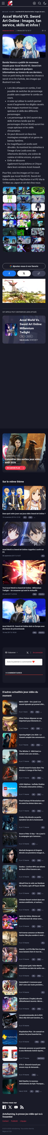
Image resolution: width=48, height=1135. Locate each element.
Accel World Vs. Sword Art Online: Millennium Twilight (31, 326)
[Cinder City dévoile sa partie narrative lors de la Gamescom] (9, 822)
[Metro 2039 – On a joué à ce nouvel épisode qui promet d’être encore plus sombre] (9, 707)
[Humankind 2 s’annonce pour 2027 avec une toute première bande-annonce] (9, 987)
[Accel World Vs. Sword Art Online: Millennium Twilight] (11, 329)
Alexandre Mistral (8, 31)
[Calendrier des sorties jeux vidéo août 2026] (24, 452)
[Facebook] (4, 1107)
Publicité (14, 1121)
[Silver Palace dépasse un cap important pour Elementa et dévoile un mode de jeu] (9, 723)
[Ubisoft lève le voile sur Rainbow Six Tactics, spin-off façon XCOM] (9, 888)
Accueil (6, 11)
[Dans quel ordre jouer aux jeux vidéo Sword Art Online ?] (24, 498)
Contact (5, 1121)
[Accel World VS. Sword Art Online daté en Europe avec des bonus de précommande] (24, 610)
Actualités (11, 11)
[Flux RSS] (22, 1107)
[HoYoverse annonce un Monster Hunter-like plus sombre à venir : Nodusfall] (9, 938)
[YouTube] (16, 1107)
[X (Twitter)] (10, 1107)
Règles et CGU (7, 1131)
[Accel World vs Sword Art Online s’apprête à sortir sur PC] (24, 533)
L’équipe (23, 1121)
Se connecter (37, 653)
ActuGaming (9, 3)
